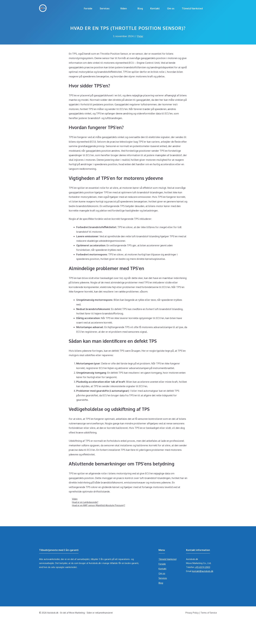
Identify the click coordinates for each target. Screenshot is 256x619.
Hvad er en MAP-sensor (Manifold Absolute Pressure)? (98, 505)
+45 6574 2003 (202, 567)
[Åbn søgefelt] (211, 8)
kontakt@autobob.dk (202, 571)
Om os (170, 8)
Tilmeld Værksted (192, 8)
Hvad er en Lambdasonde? (85, 502)
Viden (123, 8)
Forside (88, 8)
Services (104, 8)
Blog (140, 8)
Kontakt (155, 8)
